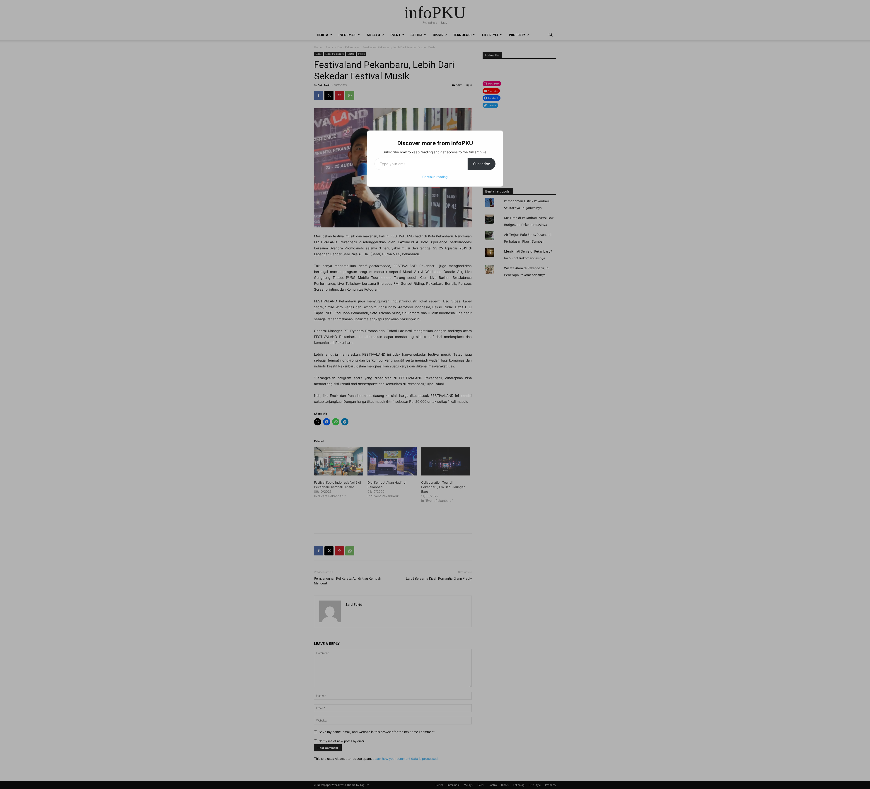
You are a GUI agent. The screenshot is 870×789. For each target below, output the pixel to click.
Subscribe (481, 164)
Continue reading (435, 177)
